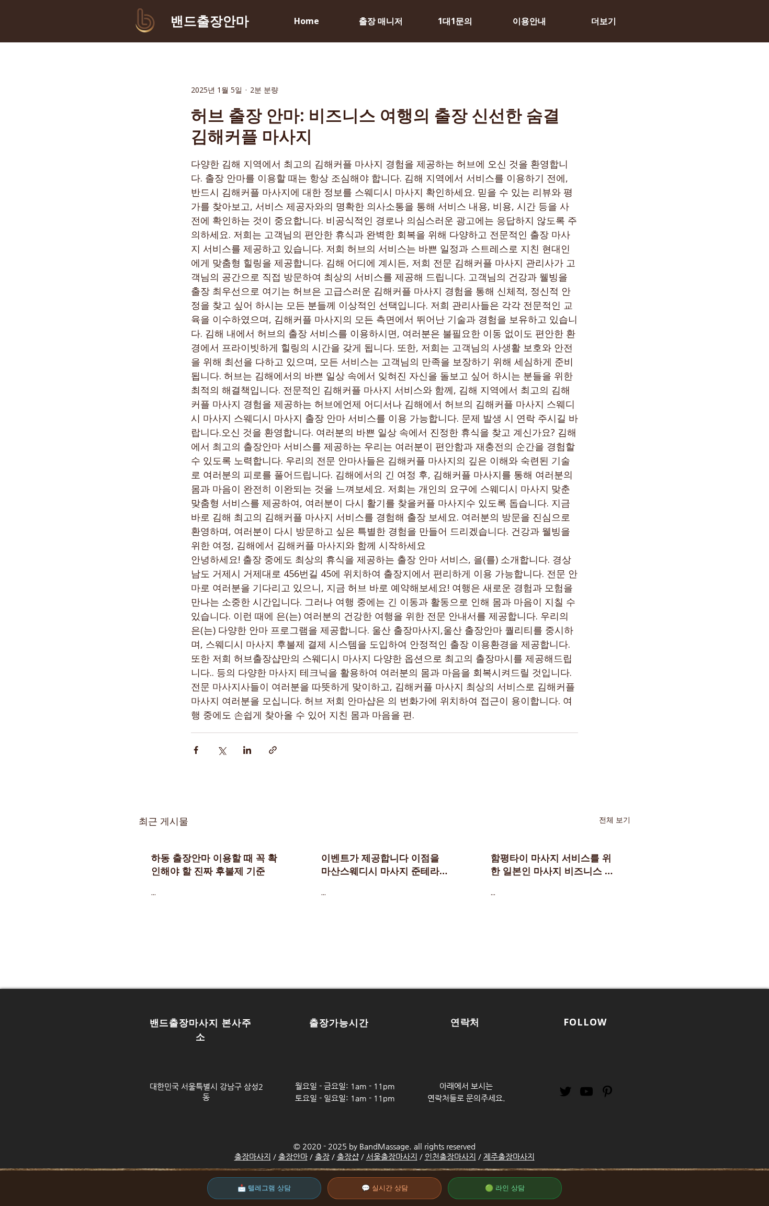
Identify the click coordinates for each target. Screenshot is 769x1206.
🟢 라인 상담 (505, 1188)
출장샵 (348, 1156)
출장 (322, 1156)
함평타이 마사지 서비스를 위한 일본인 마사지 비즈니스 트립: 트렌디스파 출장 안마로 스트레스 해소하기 (554, 864)
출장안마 (293, 1156)
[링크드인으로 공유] (247, 750)
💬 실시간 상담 (384, 1188)
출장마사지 (252, 1156)
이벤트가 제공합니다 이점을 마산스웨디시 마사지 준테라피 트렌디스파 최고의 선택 (380, 864)
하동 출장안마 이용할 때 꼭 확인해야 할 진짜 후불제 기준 (214, 864)
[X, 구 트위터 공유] (222, 750)
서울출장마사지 (391, 1156)
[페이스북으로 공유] (196, 750)
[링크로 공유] (273, 750)
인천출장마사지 (450, 1156)
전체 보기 (614, 820)
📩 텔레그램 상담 (264, 1188)
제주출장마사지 (509, 1156)
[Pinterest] (607, 1091)
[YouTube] (586, 1091)
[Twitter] (565, 1091)
